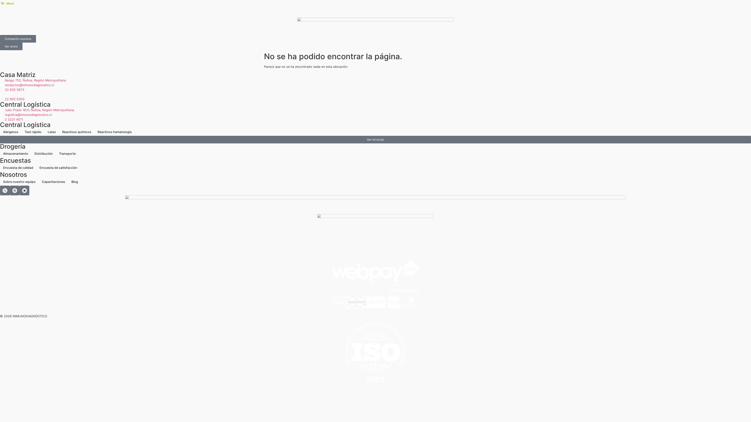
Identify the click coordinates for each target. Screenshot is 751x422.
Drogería (12, 146)
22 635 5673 (14, 90)
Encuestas (15, 160)
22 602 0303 (14, 99)
